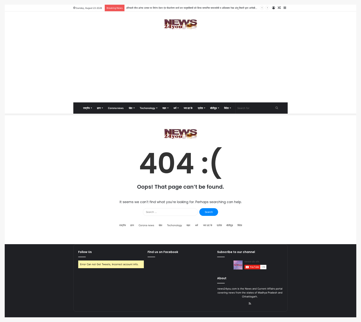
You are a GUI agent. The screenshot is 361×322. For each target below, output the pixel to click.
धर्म (175, 108)
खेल (130, 108)
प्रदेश (200, 108)
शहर (164, 108)
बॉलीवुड (213, 108)
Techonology (147, 108)
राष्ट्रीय (86, 108)
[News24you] (180, 24)
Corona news (116, 108)
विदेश (226, 108)
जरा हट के (188, 108)
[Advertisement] (180, 72)
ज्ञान (99, 108)
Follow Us (85, 252)
